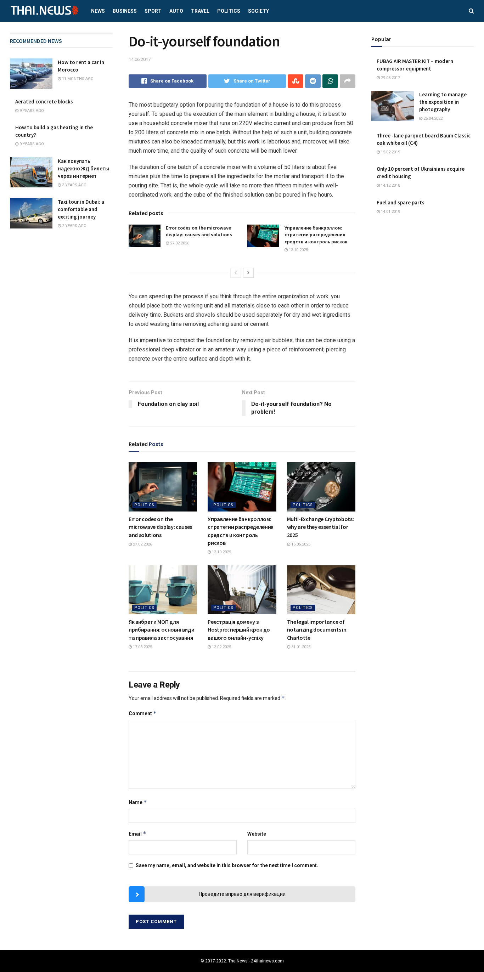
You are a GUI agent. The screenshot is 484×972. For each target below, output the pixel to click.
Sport (153, 11)
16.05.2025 (300, 544)
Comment (143, 713)
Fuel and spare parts (400, 202)
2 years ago (73, 226)
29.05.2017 (390, 77)
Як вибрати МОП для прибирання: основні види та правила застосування (161, 629)
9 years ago (31, 110)
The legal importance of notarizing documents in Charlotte (317, 629)
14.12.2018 (390, 185)
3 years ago (73, 185)
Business (125, 11)
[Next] (248, 273)
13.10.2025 (298, 250)
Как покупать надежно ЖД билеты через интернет (83, 168)
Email (137, 833)
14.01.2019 (390, 211)
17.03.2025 (142, 647)
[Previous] (235, 273)
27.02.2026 (179, 243)
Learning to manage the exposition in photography (443, 102)
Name (138, 802)
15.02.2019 (390, 152)
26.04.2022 (432, 118)
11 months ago (77, 79)
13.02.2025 (221, 647)
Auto (176, 11)
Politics (228, 11)
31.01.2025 (300, 647)
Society (258, 11)
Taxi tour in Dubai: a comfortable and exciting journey (81, 209)
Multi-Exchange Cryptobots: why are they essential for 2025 (320, 526)
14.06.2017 (140, 59)
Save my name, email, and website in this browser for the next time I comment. (227, 865)
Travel (200, 11)
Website (256, 834)
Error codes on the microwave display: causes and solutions (199, 231)
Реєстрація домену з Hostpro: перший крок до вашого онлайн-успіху (239, 629)
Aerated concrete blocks (44, 101)
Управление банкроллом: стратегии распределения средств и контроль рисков (316, 235)
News (98, 11)
